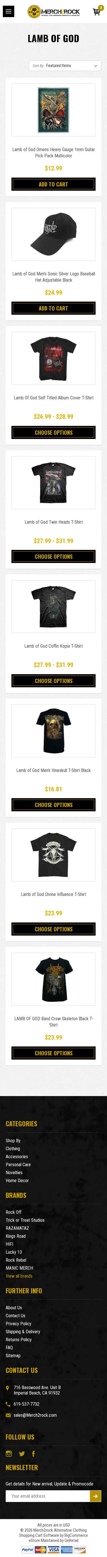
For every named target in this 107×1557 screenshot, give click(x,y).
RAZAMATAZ (17, 1228)
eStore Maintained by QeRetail (53, 1540)
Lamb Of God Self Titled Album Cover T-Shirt (54, 398)
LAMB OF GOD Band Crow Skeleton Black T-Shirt (53, 1022)
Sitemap (13, 1355)
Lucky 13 (14, 1252)
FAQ (9, 1347)
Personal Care (18, 1164)
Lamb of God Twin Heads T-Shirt (54, 522)
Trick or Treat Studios (25, 1220)
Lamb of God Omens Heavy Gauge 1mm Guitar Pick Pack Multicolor (53, 152)
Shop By (13, 1140)
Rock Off (13, 1212)
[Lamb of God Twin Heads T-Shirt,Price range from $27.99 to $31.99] (53, 482)
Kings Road (16, 1236)
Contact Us (15, 1315)
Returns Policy (19, 1339)
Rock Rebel (16, 1260)
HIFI (9, 1244)
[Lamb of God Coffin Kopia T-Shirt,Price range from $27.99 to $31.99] (53, 606)
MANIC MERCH (19, 1268)
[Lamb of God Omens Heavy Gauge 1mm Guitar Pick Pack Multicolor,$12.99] (53, 110)
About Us (14, 1307)
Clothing (13, 1148)
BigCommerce (76, 1535)
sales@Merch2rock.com (35, 1415)
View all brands (19, 1276)
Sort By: (38, 66)
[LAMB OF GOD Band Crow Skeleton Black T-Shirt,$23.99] (53, 979)
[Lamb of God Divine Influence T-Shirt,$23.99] (53, 855)
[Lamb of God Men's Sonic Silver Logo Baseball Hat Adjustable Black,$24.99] (53, 234)
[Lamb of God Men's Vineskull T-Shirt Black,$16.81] (53, 731)
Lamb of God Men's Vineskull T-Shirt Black (53, 770)
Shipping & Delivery (23, 1331)
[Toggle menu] (8, 11)
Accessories (17, 1156)
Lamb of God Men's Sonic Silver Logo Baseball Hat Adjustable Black (53, 277)
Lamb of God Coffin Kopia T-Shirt (53, 646)
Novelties (14, 1172)
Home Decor (17, 1180)
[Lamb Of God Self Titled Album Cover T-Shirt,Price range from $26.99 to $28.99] (53, 358)
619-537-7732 (26, 1404)
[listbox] (73, 65)
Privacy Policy (18, 1323)
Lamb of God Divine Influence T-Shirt (53, 894)
